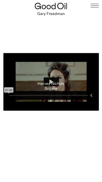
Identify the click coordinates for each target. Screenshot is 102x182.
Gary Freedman (51, 13)
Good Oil (51, 6)
